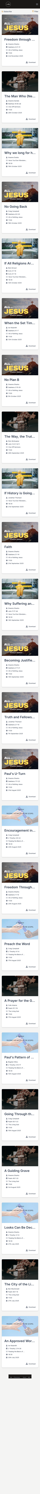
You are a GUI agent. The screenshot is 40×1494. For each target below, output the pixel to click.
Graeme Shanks (13, 44)
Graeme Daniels (13, 101)
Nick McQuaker (13, 441)
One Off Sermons (14, 107)
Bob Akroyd (12, 268)
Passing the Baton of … (16, 841)
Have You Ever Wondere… (17, 160)
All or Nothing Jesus (15, 50)
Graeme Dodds (13, 157)
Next (24, 1377)
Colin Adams (12, 1005)
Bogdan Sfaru (13, 1062)
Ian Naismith (12, 328)
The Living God (13, 1011)
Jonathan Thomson (15, 498)
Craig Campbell (13, 211)
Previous (17, 1377)
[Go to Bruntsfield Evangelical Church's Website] (6, 4)
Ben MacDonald (13, 1289)
